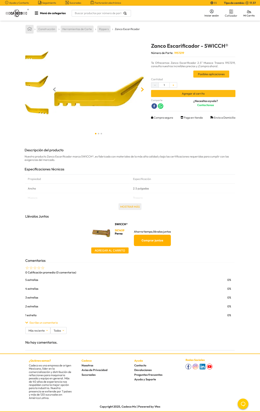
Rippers (104, 29)
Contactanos (205, 105)
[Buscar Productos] (126, 13)
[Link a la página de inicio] (29, 29)
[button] (130, 322)
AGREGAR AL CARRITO (110, 250)
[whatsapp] (160, 106)
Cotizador (231, 15)
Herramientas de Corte (77, 29)
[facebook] (154, 106)
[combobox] (134, 13)
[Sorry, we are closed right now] (243, 404)
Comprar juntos (152, 240)
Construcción (46, 29)
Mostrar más (130, 206)
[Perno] (102, 232)
